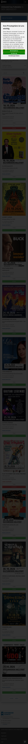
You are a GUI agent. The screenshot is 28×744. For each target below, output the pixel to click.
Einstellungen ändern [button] (14, 55)
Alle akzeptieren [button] (14, 50)
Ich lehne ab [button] (14, 53)
